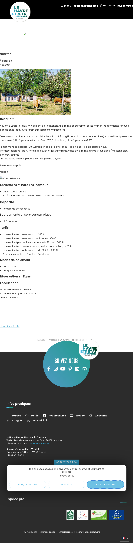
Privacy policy (66, 475)
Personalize (66, 484)
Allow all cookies (105, 484)
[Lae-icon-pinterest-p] (70, 368)
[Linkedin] (77, 368)
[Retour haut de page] (126, 530)
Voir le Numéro (11, 305)
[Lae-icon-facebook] (48, 368)
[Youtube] (63, 368)
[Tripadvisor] (84, 368)
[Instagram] (55, 368)
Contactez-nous (37, 443)
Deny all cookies (27, 484)
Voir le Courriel (11, 314)
